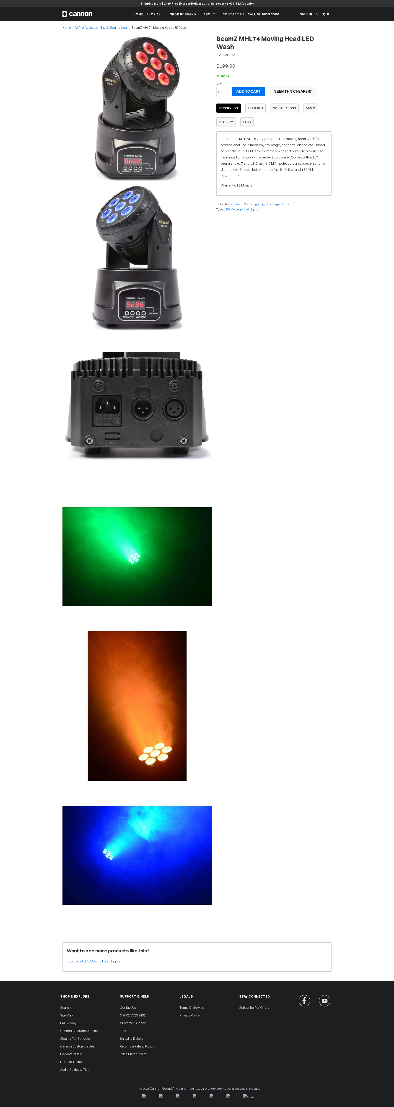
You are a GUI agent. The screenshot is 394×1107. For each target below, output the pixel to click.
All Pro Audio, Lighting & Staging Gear (101, 28)
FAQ (123, 1031)
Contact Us (234, 14)
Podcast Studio (71, 1054)
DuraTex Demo (71, 1062)
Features (255, 108)
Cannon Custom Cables (77, 1046)
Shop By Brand (184, 14)
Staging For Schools (75, 1039)
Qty (219, 84)
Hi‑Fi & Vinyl (68, 1023)
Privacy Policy (189, 1015)
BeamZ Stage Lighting (248, 204)
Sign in (306, 14)
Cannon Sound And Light (168, 1088)
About (210, 14)
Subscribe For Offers (254, 1008)
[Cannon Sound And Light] (77, 14)
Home (138, 14)
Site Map (66, 1015)
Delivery (226, 122)
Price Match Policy (133, 1054)
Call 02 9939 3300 (263, 14)
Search (65, 1008)
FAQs (247, 122)
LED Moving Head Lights (241, 209)
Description (228, 108)
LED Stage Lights (277, 204)
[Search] (317, 14)
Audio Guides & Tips (74, 1070)
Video (310, 108)
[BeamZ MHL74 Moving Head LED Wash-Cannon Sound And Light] (137, 108)
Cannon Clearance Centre (79, 1031)
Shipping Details (131, 1039)
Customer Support (133, 1023)
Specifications (284, 108)
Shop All (155, 14)
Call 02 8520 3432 (133, 1015)
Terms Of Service (191, 1008)
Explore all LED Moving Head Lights (93, 961)
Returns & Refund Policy (137, 1046)
